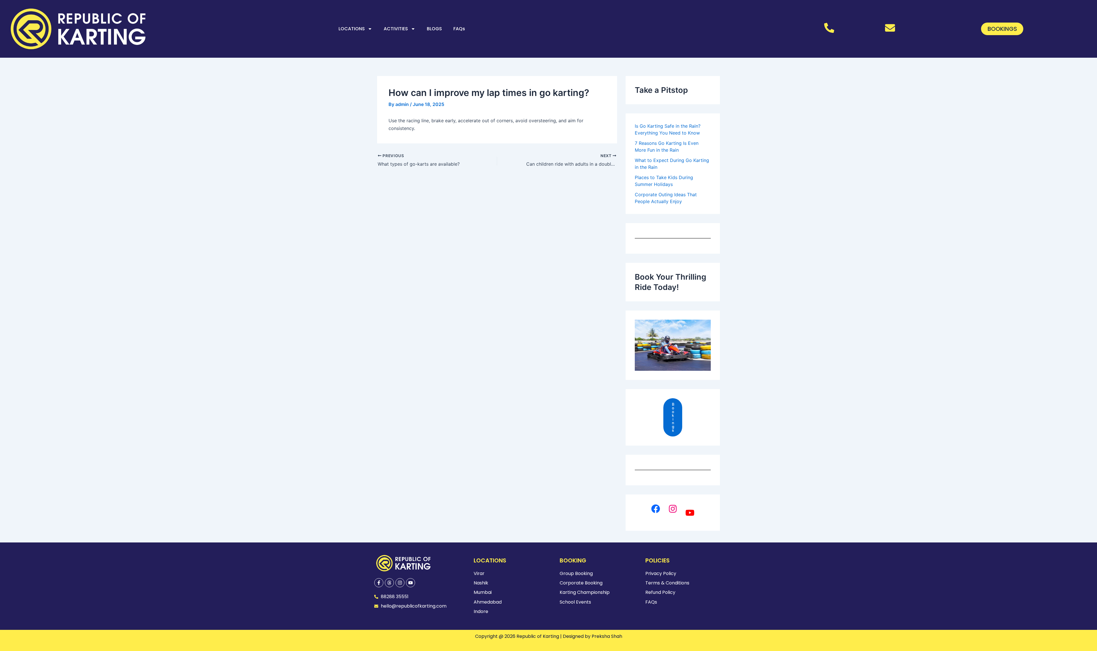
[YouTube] (690, 513)
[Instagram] (673, 509)
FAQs (459, 28)
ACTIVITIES (396, 28)
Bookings (673, 417)
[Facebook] (655, 509)
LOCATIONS (352, 28)
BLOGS (434, 28)
